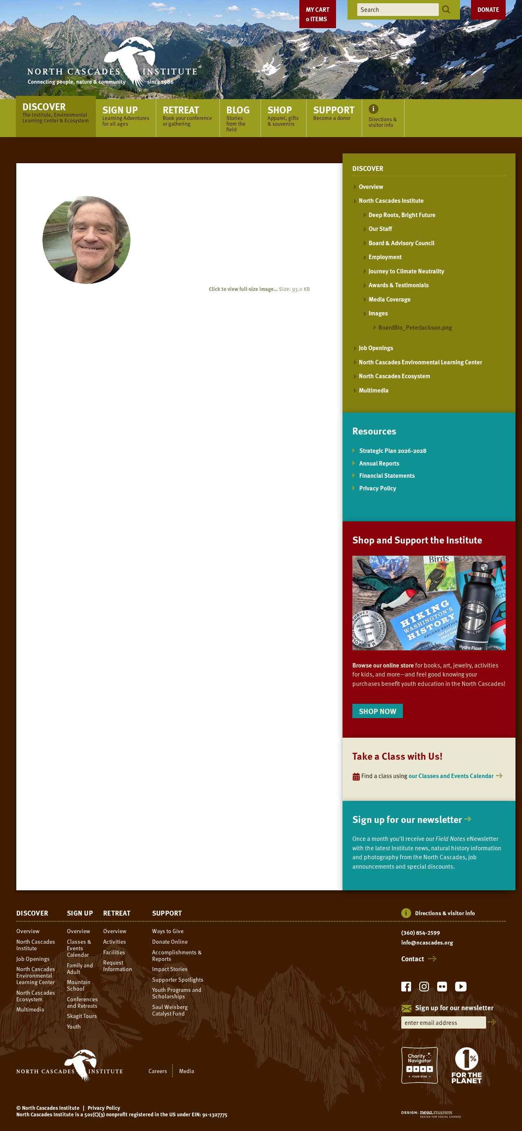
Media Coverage (390, 299)
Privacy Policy (377, 487)
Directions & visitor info (445, 913)
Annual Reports (379, 463)
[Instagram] (424, 989)
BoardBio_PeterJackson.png (415, 327)
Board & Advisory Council (401, 242)
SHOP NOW (377, 711)
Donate (488, 9)
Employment (385, 256)
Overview (371, 186)
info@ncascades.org (427, 942)
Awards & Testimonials (399, 284)
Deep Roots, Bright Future (402, 214)
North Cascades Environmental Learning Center (420, 361)
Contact (412, 959)
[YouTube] (461, 989)
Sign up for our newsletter (407, 819)
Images (378, 312)
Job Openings (376, 347)
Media (186, 1071)
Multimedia (374, 390)
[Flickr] (442, 989)
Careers (157, 1071)
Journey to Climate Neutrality (407, 270)
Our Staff (380, 228)
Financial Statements (387, 475)
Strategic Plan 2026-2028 (393, 450)
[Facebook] (406, 989)
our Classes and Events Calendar (451, 775)
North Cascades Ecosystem (394, 375)
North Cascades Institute (391, 200)
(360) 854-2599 (420, 932)
